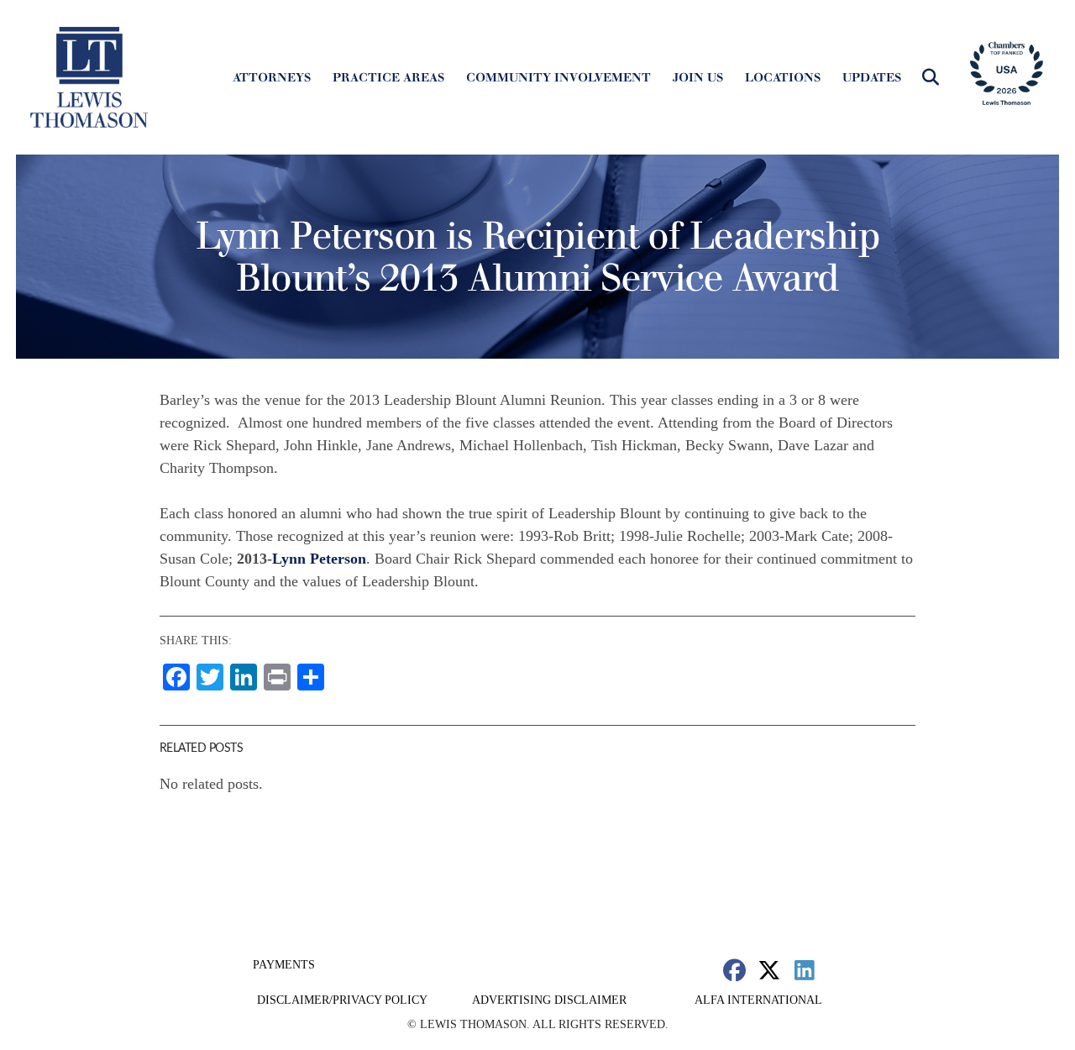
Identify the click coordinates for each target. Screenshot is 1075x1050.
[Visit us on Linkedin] (804, 969)
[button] (930, 77)
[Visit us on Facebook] (734, 969)
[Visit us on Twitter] (769, 969)
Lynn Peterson (319, 558)
